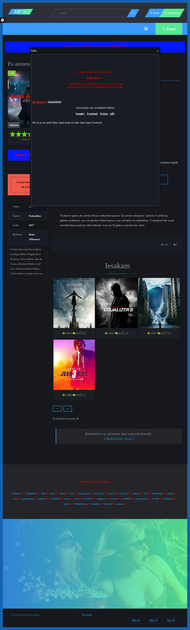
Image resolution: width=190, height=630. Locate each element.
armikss (170, 494)
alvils (52, 494)
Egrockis (107, 504)
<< (68, 409)
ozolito (67, 504)
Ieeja (128, 438)
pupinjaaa (101, 499)
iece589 (155, 499)
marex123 (123, 494)
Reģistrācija (114, 438)
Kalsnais (42, 499)
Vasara (111, 494)
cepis (72, 494)
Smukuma (167, 499)
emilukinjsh (157, 494)
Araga (66, 499)
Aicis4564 (54, 499)
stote (76, 499)
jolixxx (136, 494)
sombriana (17, 494)
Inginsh (95, 504)
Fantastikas (35, 215)
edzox (62, 494)
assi (15, 499)
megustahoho (27, 499)
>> (57, 409)
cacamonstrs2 (141, 499)
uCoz (36, 614)
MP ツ (20, 12)
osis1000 (126, 499)
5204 (165, 244)
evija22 (114, 499)
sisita (43, 494)
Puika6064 (31, 494)
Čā (145, 494)
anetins (119, 504)
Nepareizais (84, 494)
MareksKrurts (81, 504)
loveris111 (87, 499)
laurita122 (98, 494)
